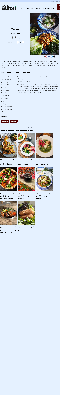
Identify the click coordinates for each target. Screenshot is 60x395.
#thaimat (5, 121)
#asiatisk (13, 121)
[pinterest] (46, 56)
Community (48, 8)
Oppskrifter (30, 8)
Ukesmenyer (21, 8)
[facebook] (49, 56)
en (53, 1)
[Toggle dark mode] (57, 1)
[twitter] (54, 56)
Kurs (54, 8)
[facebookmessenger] (52, 56)
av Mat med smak (15, 33)
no (51, 1)
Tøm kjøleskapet (39, 8)
